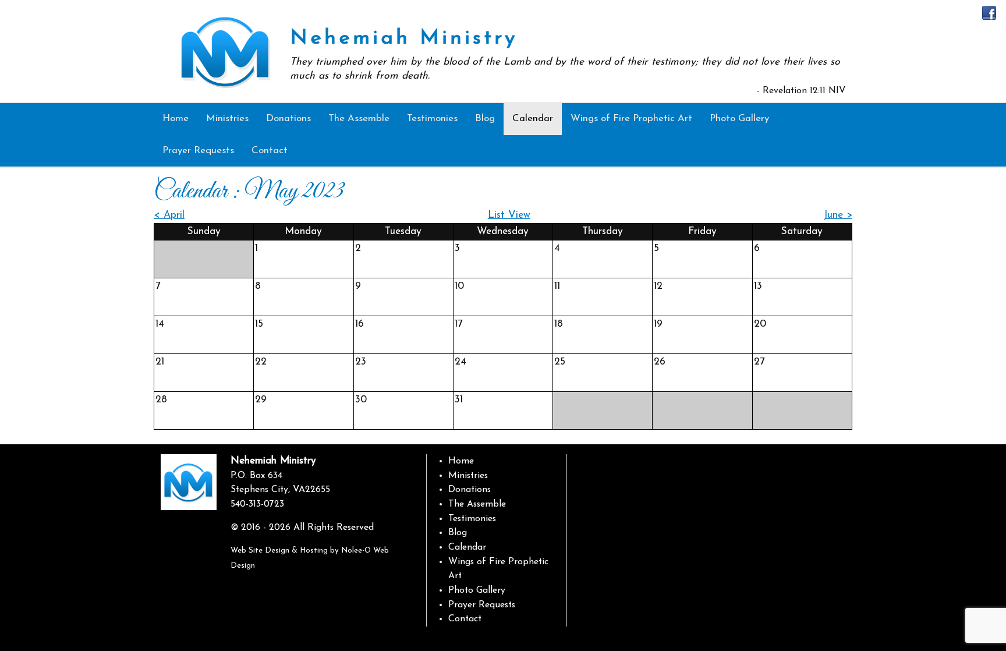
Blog (457, 532)
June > (837, 215)
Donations (469, 489)
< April (169, 215)
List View (509, 215)
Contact (464, 619)
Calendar (467, 547)
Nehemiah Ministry (404, 39)
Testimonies (472, 518)
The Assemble (477, 504)
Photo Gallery (476, 590)
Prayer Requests (481, 605)
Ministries (468, 475)
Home (461, 461)
